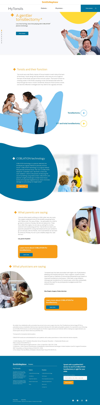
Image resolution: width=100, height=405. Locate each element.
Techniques (44, 376)
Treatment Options (33, 378)
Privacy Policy (15, 399)
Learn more (22, 186)
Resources (44, 384)
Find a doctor (89, 8)
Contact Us (44, 387)
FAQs (30, 384)
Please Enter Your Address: (69, 375)
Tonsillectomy (74, 113)
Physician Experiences (47, 381)
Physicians (59, 8)
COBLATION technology (34, 373)
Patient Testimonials (33, 381)
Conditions (31, 376)
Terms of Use (23, 399)
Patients (44, 8)
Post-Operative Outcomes (47, 378)
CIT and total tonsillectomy (68, 123)
